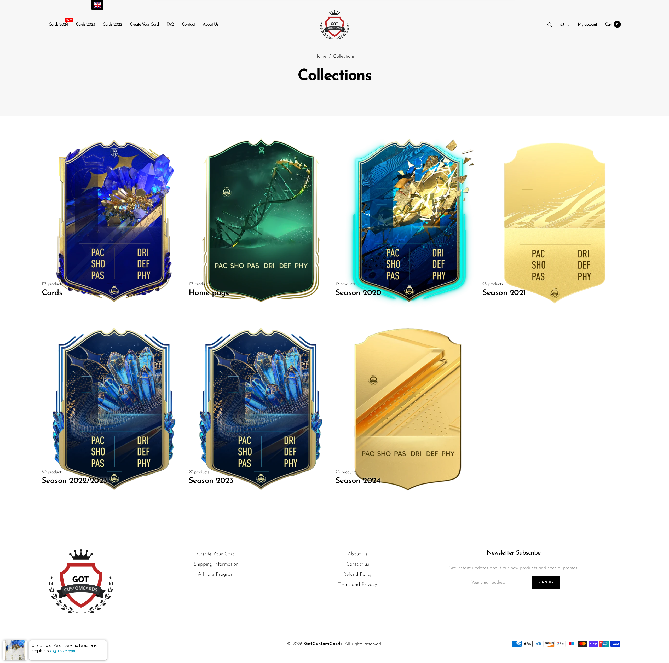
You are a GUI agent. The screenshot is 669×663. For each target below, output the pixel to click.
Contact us (357, 564)
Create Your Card (144, 24)
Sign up (546, 582)
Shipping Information (216, 564)
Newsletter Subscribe (513, 553)
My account (587, 24)
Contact (188, 24)
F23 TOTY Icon (62, 651)
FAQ (170, 24)
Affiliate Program (216, 574)
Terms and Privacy (357, 584)
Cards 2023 (85, 24)
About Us (210, 24)
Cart (612, 24)
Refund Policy (357, 574)
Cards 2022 (112, 24)
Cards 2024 (58, 23)
